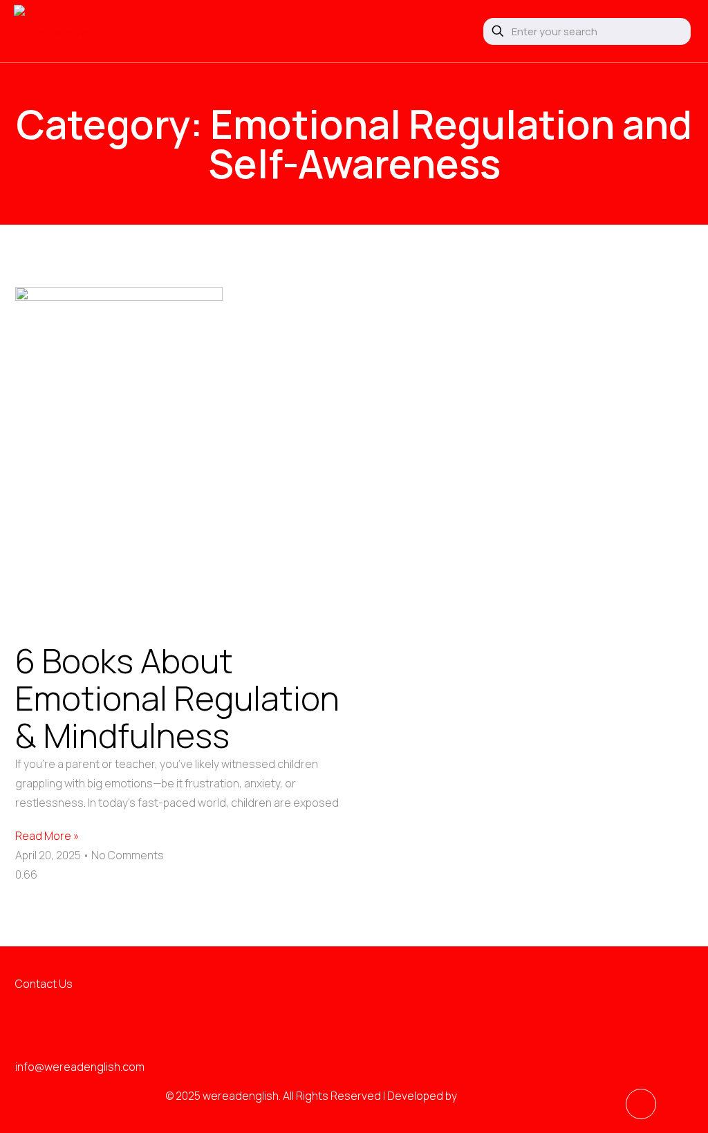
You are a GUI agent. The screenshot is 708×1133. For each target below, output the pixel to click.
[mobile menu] (444, 31)
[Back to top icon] (641, 1104)
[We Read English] (60, 31)
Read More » (47, 835)
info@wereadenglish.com (80, 1066)
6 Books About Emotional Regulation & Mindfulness (177, 698)
